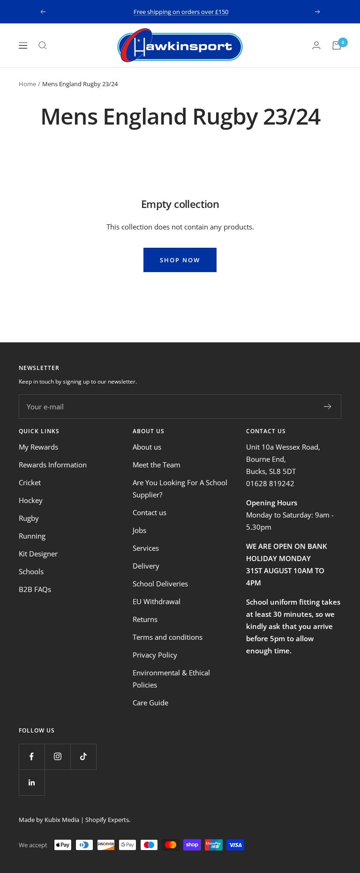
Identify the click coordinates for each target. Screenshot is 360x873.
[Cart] (336, 45)
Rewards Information (53, 464)
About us (147, 446)
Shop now (180, 260)
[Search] (42, 45)
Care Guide (150, 702)
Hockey (31, 500)
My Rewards (38, 446)
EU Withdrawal (156, 601)
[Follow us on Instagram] (57, 756)
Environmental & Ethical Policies (171, 678)
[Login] (316, 45)
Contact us (149, 512)
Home (27, 84)
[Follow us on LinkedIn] (32, 782)
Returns (145, 619)
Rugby (29, 518)
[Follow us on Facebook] (32, 756)
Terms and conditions (167, 637)
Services (146, 548)
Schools (31, 571)
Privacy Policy (155, 654)
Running (32, 535)
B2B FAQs (35, 589)
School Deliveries (160, 583)
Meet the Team (156, 464)
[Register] (328, 406)
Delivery (146, 565)
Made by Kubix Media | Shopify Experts (74, 819)
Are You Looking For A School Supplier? (180, 488)
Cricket (30, 482)
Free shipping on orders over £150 (181, 11)
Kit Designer (38, 553)
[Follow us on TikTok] (83, 756)
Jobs (139, 530)
